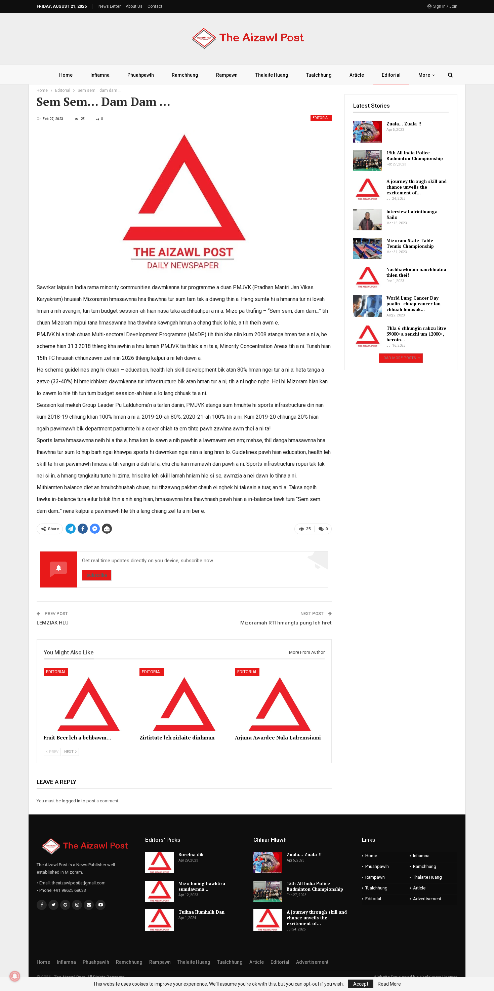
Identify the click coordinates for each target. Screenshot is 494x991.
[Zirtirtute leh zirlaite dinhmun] (184, 699)
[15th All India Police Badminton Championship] (367, 160)
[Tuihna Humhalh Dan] (159, 920)
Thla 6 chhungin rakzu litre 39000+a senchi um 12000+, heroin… (416, 334)
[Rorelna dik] (159, 862)
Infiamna (100, 75)
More (424, 75)
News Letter (109, 6)
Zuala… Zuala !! (403, 124)
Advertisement (427, 898)
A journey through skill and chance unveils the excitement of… (416, 187)
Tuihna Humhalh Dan (201, 912)
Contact (155, 6)
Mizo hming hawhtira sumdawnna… (201, 886)
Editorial (391, 75)
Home (66, 75)
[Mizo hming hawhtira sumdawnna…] (159, 891)
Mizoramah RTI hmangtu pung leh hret (286, 623)
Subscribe (97, 575)
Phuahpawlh (140, 75)
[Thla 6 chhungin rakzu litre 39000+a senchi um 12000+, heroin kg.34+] (367, 336)
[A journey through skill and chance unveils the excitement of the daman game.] (367, 189)
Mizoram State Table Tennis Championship (410, 243)
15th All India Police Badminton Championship (414, 155)
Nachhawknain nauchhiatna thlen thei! (416, 272)
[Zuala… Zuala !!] (367, 132)
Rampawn (227, 75)
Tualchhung (319, 75)
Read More (389, 984)
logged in (71, 800)
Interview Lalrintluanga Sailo (412, 214)
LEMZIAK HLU (53, 623)
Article (356, 75)
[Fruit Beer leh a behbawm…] (88, 699)
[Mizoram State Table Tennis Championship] (367, 248)
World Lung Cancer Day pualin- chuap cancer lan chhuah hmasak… (413, 303)
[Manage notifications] (14, 976)
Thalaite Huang (271, 75)
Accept (360, 984)
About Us (134, 6)
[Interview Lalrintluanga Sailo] (367, 219)
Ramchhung (185, 75)
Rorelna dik (191, 854)
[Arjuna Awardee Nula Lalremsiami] (280, 699)
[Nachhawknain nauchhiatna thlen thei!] (367, 277)
